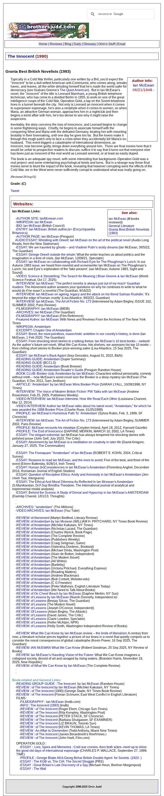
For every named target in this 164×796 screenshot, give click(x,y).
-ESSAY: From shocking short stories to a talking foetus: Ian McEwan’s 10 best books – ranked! (82, 341)
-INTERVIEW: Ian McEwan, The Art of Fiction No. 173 (53, 301)
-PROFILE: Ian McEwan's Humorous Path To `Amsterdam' (56, 413)
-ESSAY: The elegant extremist (37, 435)
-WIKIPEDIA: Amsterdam (33, 326)
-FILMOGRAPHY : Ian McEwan (41, 701)
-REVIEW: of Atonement (32, 518)
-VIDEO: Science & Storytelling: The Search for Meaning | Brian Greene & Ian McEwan (76, 276)
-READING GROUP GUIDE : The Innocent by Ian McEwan (57, 683)
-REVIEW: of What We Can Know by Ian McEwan (50, 665)
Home (43, 44)
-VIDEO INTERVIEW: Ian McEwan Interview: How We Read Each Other (66, 399)
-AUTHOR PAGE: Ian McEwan (37, 236)
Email (121, 44)
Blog (68, 44)
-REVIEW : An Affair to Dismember (43, 730)
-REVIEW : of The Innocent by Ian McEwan (45, 687)
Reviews (56, 44)
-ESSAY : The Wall (32, 768)
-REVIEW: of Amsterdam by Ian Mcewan (43, 521)
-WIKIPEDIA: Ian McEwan (33, 222)
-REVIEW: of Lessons (30, 600)
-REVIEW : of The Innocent (34, 691)
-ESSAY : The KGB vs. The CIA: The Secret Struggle (56, 761)
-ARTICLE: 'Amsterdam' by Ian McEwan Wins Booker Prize (57, 384)
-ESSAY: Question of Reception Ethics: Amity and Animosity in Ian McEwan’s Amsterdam (78, 474)
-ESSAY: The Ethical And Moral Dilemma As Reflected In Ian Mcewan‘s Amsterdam (74, 481)
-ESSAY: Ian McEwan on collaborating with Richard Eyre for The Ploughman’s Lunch (75, 261)
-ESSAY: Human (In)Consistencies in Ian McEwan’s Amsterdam (60, 467)
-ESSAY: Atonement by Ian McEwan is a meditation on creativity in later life (68, 442)
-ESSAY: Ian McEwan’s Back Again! (40, 355)
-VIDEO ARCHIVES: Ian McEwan (39, 510)
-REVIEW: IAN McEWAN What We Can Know (47, 647)
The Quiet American (74, 90)
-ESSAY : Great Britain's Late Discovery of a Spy (53, 765)
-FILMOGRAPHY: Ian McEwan (37, 308)
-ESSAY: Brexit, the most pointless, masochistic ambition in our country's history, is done (77, 334)
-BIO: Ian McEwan (28, 225)
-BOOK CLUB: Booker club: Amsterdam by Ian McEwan (54, 373)
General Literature (121, 226)
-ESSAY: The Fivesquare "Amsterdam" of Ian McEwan (53, 453)
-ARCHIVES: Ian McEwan (33, 312)
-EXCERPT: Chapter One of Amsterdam (43, 330)
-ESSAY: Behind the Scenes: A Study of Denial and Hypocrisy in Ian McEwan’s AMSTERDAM (81, 492)
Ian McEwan (143, 85)
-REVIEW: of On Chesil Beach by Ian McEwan (48, 593)
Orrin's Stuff (106, 44)
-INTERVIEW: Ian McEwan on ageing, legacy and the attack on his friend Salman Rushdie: (79, 294)
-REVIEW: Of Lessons (31, 611)
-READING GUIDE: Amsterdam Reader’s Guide (49, 370)
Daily (77, 44)
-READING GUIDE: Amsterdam (37, 359)
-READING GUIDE (28, 362)
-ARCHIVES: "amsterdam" (34, 507)
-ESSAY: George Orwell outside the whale (45, 254)
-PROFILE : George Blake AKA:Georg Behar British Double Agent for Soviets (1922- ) (80, 758)
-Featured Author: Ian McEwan (36, 319)
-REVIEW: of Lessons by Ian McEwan (42, 597)
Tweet (15, 191)
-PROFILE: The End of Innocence (39, 431)
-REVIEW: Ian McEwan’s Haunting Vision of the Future (54, 655)
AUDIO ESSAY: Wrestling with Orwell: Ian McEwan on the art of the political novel (73, 240)
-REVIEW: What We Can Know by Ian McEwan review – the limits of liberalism (70, 633)
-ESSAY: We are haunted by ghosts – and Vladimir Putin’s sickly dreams (66, 247)
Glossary (89, 44)
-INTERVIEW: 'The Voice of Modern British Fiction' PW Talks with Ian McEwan (70, 391)
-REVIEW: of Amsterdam (32, 525)
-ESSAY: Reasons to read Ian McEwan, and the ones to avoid (58, 460)
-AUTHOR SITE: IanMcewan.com (39, 218)
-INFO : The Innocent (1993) (39, 705)
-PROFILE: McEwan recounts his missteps (45, 427)
